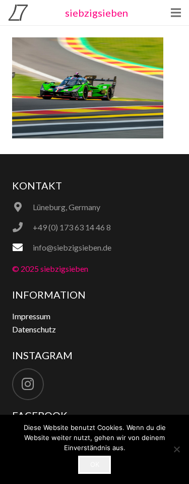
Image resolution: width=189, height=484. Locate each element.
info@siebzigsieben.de (72, 247)
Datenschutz (34, 329)
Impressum (31, 316)
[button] (175, 12)
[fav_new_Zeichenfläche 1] (18, 13)
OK (94, 464)
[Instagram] (28, 384)
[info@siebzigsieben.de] (22, 248)
